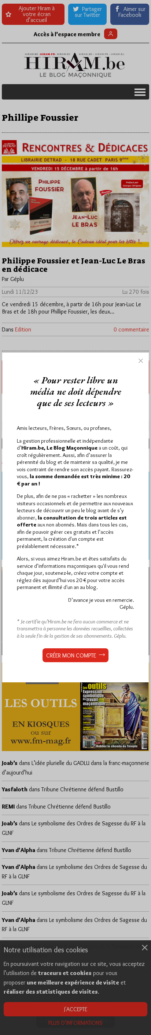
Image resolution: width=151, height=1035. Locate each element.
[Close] (141, 361)
